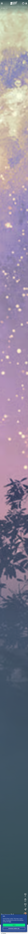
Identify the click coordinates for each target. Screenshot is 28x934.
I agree (14, 925)
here (10, 921)
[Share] (25, 909)
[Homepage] (14, 3)
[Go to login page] (26, 3)
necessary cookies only (14, 928)
